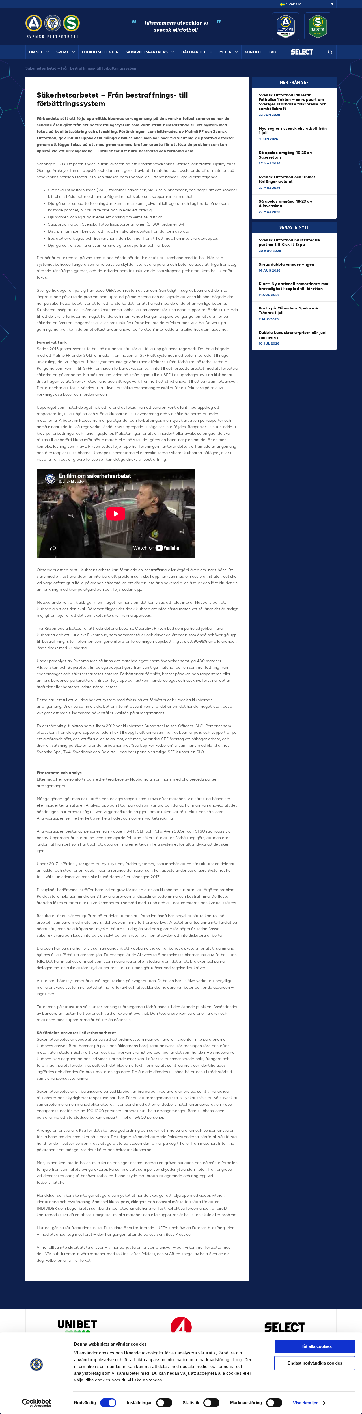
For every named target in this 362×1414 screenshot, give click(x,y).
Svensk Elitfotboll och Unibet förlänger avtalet (287, 179)
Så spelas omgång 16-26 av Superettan (285, 155)
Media (225, 52)
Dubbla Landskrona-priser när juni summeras (292, 334)
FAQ (272, 52)
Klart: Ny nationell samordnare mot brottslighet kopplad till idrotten (294, 286)
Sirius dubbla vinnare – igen (287, 264)
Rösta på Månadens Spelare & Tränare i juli (288, 310)
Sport (62, 52)
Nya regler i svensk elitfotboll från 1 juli (293, 130)
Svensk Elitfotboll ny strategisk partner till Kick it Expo (289, 242)
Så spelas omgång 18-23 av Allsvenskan (285, 203)
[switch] (164, 1402)
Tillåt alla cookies (315, 1346)
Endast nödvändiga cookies (315, 1363)
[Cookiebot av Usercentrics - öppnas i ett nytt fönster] (36, 1403)
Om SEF (36, 52)
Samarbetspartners (147, 52)
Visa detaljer (305, 1402)
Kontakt (253, 52)
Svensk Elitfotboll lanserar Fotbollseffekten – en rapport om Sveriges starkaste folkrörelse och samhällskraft (292, 102)
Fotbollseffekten (100, 52)
